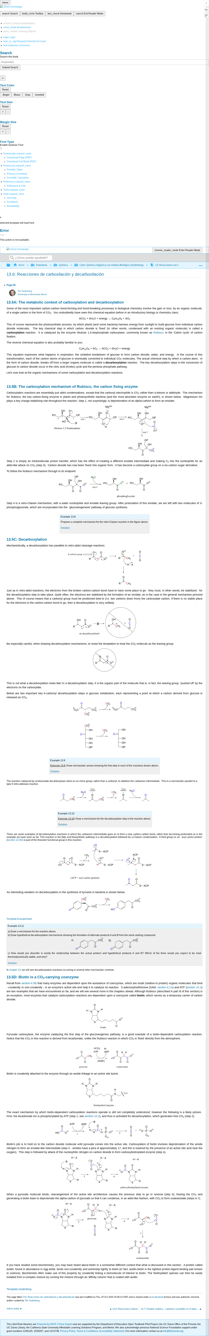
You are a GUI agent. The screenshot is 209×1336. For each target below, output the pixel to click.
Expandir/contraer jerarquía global (10, 265)
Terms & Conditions (87, 1331)
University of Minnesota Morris (32, 294)
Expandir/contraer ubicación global (200, 264)
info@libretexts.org (172, 1331)
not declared (157, 1297)
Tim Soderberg (25, 291)
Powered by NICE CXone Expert (55, 1324)
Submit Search (10, 67)
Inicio (21, 265)
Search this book (9, 56)
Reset (5, 89)
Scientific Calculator (18, 177)
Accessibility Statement (111, 1331)
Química (63, 265)
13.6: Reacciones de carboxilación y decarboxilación (48, 1297)
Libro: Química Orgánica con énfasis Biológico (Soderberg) (111, 265)
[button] (12, 202)
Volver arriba (13, 1308)
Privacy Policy (67, 1331)
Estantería (41, 265)
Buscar (12, 258)
